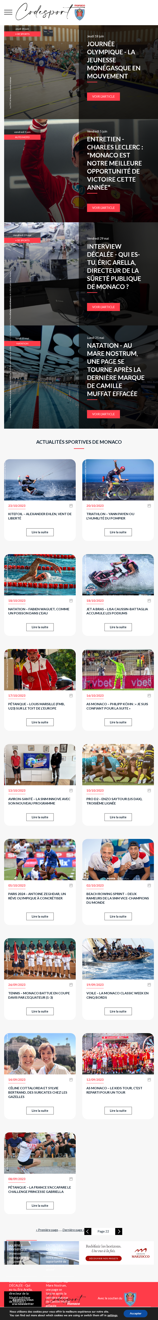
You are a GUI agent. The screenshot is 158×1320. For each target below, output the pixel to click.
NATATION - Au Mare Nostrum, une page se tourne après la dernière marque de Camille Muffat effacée (116, 369)
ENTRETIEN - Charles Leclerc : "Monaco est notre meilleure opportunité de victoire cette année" (115, 163)
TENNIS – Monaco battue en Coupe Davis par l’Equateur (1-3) (39, 995)
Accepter (135, 1313)
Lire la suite (40, 532)
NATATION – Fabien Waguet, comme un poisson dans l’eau (38, 611)
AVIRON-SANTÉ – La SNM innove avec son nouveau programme (39, 801)
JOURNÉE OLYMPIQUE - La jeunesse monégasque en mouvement (114, 60)
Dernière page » (73, 1230)
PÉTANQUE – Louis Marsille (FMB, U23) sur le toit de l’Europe (36, 706)
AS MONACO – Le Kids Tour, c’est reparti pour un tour (114, 1090)
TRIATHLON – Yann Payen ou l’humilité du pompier (110, 516)
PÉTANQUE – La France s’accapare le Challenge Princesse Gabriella (39, 1189)
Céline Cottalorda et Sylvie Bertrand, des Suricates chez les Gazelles (37, 1092)
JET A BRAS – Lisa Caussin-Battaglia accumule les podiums (117, 611)
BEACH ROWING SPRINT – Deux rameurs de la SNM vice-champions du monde (117, 898)
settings (112, 1315)
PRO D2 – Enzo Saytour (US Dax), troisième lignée (114, 801)
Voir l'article (103, 96)
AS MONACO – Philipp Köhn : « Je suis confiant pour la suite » (117, 706)
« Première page (47, 1230)
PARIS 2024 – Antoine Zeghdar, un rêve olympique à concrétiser (37, 896)
